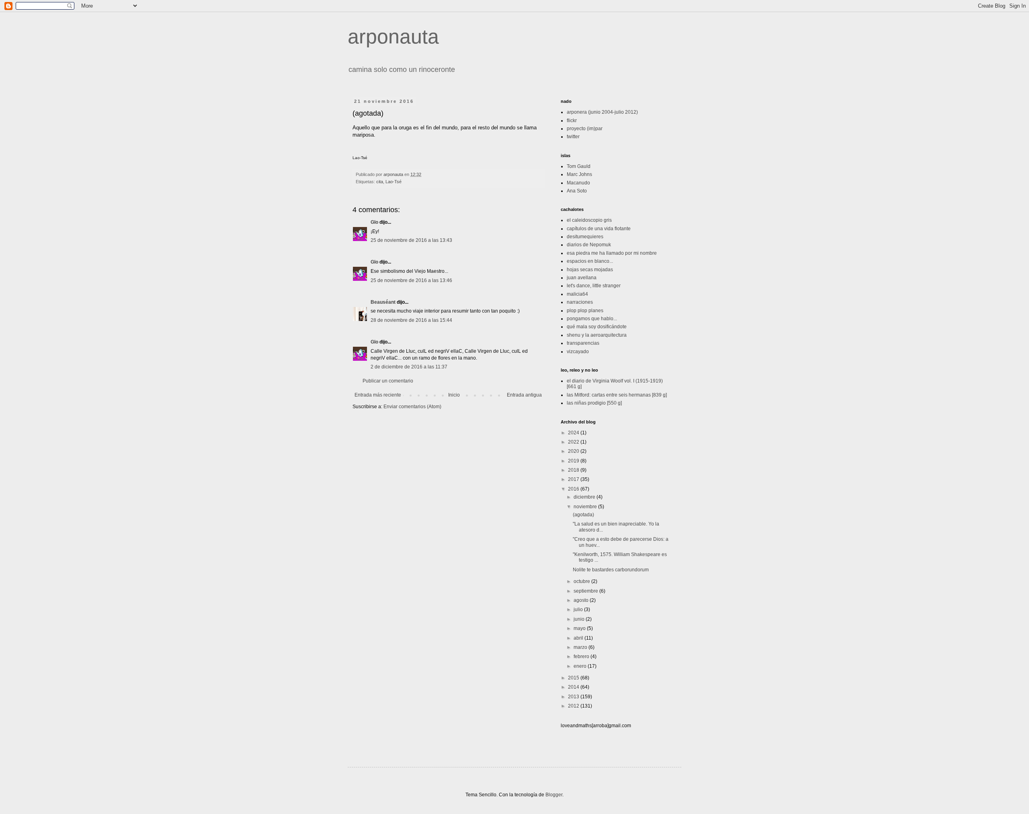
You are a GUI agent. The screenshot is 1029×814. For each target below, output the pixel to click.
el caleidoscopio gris (589, 220)
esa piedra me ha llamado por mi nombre (612, 253)
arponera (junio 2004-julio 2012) (602, 112)
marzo (581, 647)
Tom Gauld (578, 166)
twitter (573, 136)
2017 (574, 479)
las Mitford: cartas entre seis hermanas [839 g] (617, 395)
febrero (582, 656)
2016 (574, 489)
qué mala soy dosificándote (597, 326)
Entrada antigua (524, 395)
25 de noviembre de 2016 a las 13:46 (411, 280)
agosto (582, 600)
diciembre (585, 497)
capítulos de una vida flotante (599, 228)
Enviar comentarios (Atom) (412, 406)
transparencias (583, 343)
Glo (374, 222)
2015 (574, 678)
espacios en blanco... (590, 261)
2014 (574, 687)
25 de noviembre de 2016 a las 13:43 (411, 240)
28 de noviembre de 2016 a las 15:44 (411, 320)
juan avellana (581, 277)
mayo (580, 628)
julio (579, 609)
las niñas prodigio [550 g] (594, 403)
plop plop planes (585, 310)
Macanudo (578, 183)
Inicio (454, 395)
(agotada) (583, 514)
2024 (574, 433)
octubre (582, 581)
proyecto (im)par (585, 128)
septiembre (586, 591)
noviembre (586, 506)
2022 (574, 442)
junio (580, 619)
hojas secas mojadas (590, 269)
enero (581, 666)
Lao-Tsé (393, 181)
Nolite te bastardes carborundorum (611, 570)
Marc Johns (579, 174)
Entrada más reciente (378, 395)
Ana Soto (577, 191)
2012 (574, 706)
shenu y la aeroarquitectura (597, 335)
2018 (574, 470)
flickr (572, 120)
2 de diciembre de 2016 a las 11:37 (409, 367)
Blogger (553, 795)
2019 (574, 461)
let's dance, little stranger (594, 285)
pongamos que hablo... (592, 318)
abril (579, 638)
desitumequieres (585, 236)
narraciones (580, 302)
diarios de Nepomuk (589, 244)
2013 (574, 696)
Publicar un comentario (388, 381)
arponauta (393, 36)
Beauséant (383, 302)
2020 (574, 451)
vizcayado (578, 351)
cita (379, 181)
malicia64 (577, 294)
